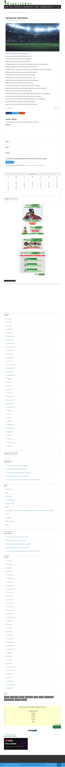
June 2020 (9, 322)
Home (6, 7)
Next (56, 108)
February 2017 (10, 357)
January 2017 (10, 361)
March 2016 (10, 393)
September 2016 (11, 375)
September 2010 (11, 442)
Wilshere (24, 699)
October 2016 (10, 371)
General (11, 12)
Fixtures (7, 514)
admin (8, 20)
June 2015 (9, 417)
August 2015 (10, 410)
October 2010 (10, 439)
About (11, 7)
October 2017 (10, 350)
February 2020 (10, 336)
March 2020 (10, 333)
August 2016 (10, 379)
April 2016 (9, 389)
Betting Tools (18, 7)
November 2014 (11, 424)
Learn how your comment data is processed (34, 165)
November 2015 (11, 403)
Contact (37, 7)
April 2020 (9, 329)
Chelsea (22, 697)
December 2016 (11, 364)
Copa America (29, 697)
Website (8, 153)
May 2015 (9, 421)
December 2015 (11, 400)
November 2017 (11, 347)
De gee (35, 697)
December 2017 (11, 343)
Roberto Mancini (9, 699)
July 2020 (9, 318)
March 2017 (10, 354)
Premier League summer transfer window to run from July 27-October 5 (24, 479)
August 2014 (10, 432)
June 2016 (9, 386)
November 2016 (11, 368)
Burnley (7, 697)
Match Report (8, 517)
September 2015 (11, 407)
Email (7, 147)
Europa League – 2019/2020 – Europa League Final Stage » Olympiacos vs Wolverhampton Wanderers (29, 510)
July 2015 (9, 414)
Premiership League (10, 521)
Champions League (28, 7)
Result (6, 524)
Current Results (57, 724)
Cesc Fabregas (14, 697)
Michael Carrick (49, 697)
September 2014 (11, 428)
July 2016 (9, 382)
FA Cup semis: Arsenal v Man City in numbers (17, 465)
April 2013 (9, 435)
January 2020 (10, 340)
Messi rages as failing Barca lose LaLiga (16, 469)
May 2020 (9, 326)
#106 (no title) (8, 489)
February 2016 (10, 396)
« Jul (5, 192)
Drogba (41, 697)
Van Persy (17, 699)
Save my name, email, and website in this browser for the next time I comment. (27, 158)
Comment (8, 125)
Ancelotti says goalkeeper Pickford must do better (19, 472)
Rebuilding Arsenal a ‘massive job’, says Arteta (18, 476)
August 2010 (10, 446)
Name (7, 141)
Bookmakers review (46, 7)
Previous (10, 108)
